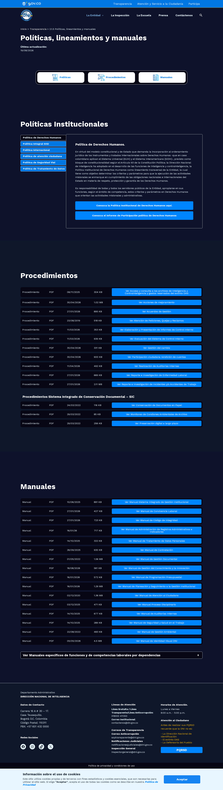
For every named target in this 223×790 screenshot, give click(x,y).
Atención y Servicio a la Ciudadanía (160, 3)
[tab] (43, 137)
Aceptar (182, 779)
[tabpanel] (134, 181)
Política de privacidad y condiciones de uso (111, 765)
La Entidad (93, 15)
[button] (101, 15)
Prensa (163, 15)
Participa (194, 3)
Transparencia (122, 3)
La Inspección (120, 15)
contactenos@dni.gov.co (125, 722)
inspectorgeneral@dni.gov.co (128, 752)
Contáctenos (184, 15)
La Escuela (144, 15)
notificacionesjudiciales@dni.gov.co (132, 744)
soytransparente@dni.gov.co (128, 737)
